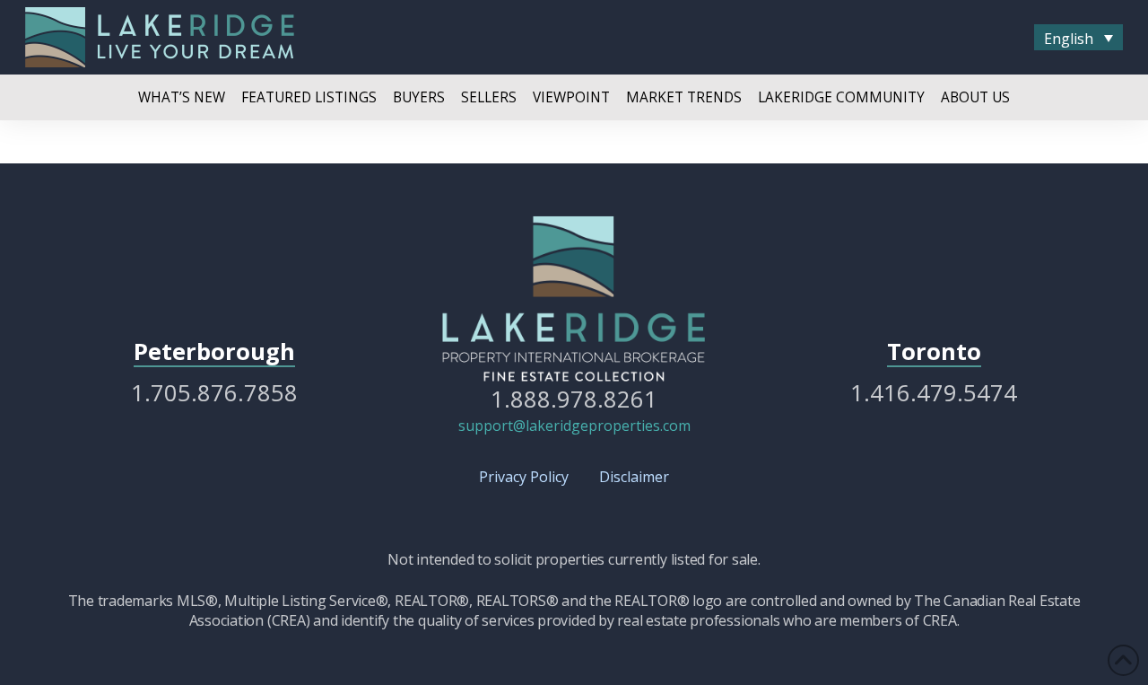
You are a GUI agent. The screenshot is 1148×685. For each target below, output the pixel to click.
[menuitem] (1078, 37)
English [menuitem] (1068, 38)
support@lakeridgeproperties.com (574, 425)
